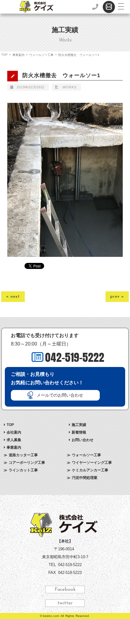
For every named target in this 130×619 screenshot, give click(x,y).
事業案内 (18, 55)
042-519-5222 (74, 357)
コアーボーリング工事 (27, 462)
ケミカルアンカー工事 (90, 470)
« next (13, 296)
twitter (65, 603)
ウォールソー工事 (41, 55)
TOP (4, 54)
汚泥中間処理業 (84, 478)
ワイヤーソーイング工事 (92, 462)
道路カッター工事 (23, 455)
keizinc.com (51, 615)
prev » (117, 296)
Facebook (65, 589)
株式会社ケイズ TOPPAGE (65, 525)
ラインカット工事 (23, 470)
